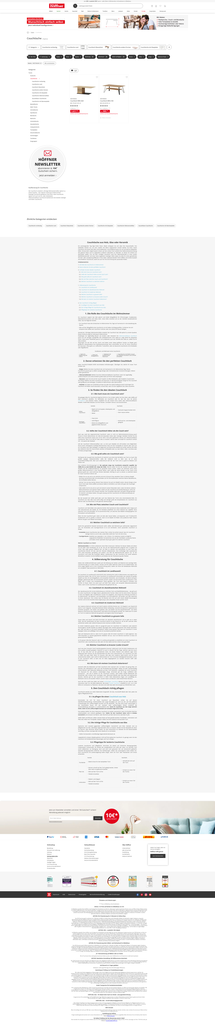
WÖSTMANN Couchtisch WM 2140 (108, 75)
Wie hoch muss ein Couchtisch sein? (91, 272)
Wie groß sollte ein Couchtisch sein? (91, 277)
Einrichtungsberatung (90, 852)
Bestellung (50, 848)
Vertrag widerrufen (52, 856)
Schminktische (34, 121)
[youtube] (150, 894)
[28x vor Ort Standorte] (152, 6)
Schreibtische (34, 110)
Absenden (98, 818)
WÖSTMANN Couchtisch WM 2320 (79, 75)
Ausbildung (125, 852)
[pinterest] (142, 894)
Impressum (56, 894)
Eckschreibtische (35, 132)
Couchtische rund (72, 47)
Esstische (33, 75)
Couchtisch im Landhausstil (89, 287)
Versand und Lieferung (53, 850)
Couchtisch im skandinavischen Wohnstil (92, 290)
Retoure (49, 854)
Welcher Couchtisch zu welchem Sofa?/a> (93, 281)
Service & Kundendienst (54, 866)
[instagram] (146, 894)
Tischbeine (33, 138)
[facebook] (137, 894)
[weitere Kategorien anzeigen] (169, 47)
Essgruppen (33, 141)
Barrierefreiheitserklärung (97, 894)
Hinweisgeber (82, 894)
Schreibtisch (82, 400)
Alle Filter (31, 56)
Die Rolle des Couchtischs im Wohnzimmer (91, 265)
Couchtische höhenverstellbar (40, 95)
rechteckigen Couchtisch (111, 681)
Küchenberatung (89, 850)
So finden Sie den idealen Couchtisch (89, 270)
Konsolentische (34, 124)
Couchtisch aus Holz (117, 696)
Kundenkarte (126, 854)
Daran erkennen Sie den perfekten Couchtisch (92, 267)
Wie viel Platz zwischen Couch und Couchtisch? (94, 279)
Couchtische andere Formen (122, 47)
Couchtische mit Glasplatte (149, 47)
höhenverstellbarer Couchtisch (128, 336)
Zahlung (49, 852)
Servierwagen (34, 135)
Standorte (87, 848)
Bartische (33, 118)
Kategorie (34, 47)
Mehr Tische (33, 107)
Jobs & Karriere (126, 850)
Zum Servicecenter (158, 856)
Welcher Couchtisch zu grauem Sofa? (91, 294)
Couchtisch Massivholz (95, 47)
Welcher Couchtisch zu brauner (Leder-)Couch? (94, 297)
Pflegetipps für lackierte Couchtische (91, 310)
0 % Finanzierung (52, 864)
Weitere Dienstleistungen (91, 858)
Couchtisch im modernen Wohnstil (91, 292)
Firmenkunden (51, 868)
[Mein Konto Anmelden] (156, 6)
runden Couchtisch (114, 683)
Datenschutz (71, 894)
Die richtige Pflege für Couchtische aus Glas (93, 307)
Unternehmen (126, 848)
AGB (64, 894)
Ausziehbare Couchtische (39, 98)
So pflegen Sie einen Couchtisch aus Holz (92, 305)
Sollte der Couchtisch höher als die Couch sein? (94, 274)
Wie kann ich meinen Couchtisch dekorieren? (94, 299)
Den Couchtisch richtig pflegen (88, 303)
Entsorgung (50, 860)
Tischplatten (33, 129)
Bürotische (33, 115)
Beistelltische (34, 104)
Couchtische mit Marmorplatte (40, 101)
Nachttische (33, 112)
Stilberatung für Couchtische (87, 285)
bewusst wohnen (127, 856)
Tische (30, 72)
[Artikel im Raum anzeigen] (73, 71)
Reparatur (50, 858)
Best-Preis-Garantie (89, 854)
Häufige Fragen (51, 862)
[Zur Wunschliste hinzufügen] (97, 77)
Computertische (34, 127)
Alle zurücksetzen (50, 63)
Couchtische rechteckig (49, 47)
